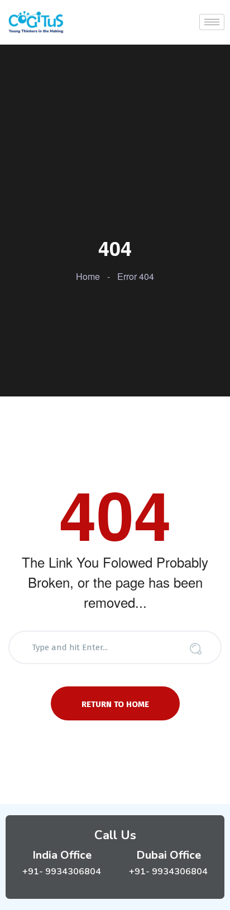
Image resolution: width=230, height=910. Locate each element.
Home (88, 276)
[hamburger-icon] (211, 22)
